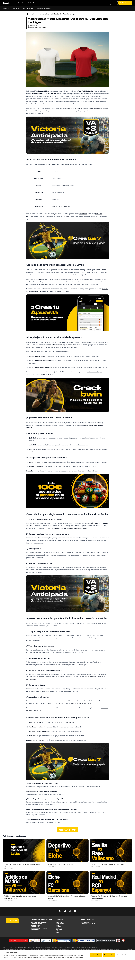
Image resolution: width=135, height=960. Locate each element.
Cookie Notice (32, 957)
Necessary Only (109, 955)
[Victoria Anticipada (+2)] (67, 135)
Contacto (12, 921)
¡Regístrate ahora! (125, 3)
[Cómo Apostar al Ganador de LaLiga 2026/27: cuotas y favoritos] (24, 850)
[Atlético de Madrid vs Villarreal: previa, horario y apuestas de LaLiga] (24, 882)
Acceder (113, 3)
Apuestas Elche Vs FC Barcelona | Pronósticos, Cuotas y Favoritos (67, 897)
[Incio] (27, 14)
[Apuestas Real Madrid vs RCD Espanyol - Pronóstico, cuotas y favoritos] (111, 882)
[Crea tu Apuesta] (67, 312)
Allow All (96, 955)
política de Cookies (64, 947)
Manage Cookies (122, 955)
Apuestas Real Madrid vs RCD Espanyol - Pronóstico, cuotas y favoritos (109, 897)
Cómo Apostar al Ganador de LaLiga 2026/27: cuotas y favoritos (22, 865)
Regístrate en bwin (67, 830)
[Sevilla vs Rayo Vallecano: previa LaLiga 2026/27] (111, 850)
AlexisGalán (33, 26)
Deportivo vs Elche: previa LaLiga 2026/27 (62, 864)
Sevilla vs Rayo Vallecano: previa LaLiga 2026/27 (107, 864)
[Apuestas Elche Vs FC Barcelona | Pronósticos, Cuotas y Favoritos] (67, 882)
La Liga (34, 14)
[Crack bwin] (67, 395)
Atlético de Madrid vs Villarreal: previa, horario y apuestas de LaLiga (20, 897)
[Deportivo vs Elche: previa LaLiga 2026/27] (67, 850)
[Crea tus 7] (67, 240)
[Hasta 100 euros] (67, 491)
